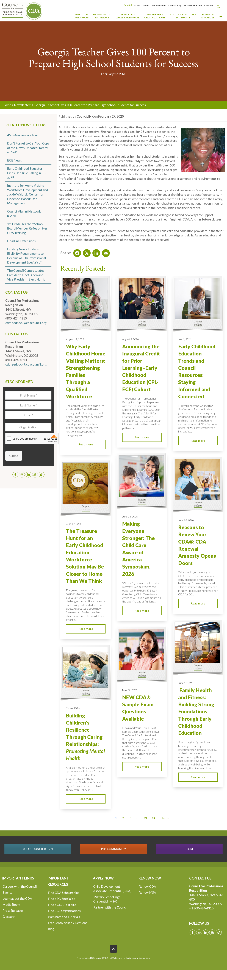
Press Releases (12, 910)
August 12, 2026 (75, 339)
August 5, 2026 (130, 339)
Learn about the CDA (17, 898)
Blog (51, 929)
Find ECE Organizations (64, 911)
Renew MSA (147, 892)
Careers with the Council (19, 886)
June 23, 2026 (130, 516)
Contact (208, 5)
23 (145, 818)
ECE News (14, 160)
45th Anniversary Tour (22, 135)
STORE (189, 848)
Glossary (8, 916)
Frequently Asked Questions (67, 923)
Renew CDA (147, 886)
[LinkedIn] (95, 252)
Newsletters (23, 105)
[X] (86, 252)
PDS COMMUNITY (113, 848)
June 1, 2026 (185, 682)
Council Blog (174, 5)
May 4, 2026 (72, 708)
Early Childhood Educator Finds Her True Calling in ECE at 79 (27, 172)
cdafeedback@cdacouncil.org (25, 323)
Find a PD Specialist (61, 899)
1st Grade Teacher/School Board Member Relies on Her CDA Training (27, 228)
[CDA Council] (22, 10)
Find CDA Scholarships (63, 893)
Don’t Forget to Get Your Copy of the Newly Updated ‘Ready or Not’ (28, 147)
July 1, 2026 (184, 339)
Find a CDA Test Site (62, 905)
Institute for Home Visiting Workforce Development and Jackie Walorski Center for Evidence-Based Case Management (27, 194)
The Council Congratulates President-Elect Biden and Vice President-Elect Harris (26, 274)
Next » (164, 818)
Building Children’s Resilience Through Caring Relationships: (85, 736)
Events (7, 892)
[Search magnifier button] (219, 7)
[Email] (105, 252)
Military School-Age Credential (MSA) (107, 899)
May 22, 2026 (129, 690)
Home (7, 105)
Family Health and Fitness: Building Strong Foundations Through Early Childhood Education (196, 711)
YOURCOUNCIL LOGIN (38, 848)
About (146, 5)
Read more (86, 444)
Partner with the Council (110, 907)
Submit (13, 456)
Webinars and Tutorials (64, 917)
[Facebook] (76, 252)
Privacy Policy (83, 958)
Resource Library (193, 5)
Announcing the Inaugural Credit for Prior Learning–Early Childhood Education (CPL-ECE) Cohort (141, 367)
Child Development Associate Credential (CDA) (112, 888)
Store (137, 5)
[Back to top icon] (113, 949)
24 (153, 818)
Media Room (158, 5)
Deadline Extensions (21, 241)
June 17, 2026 (73, 523)
